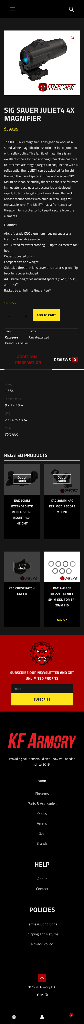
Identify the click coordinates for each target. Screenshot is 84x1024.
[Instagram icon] (46, 994)
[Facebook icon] (37, 994)
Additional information (28, 360)
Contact (42, 888)
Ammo (42, 823)
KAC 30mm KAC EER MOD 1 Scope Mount (62, 506)
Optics (42, 813)
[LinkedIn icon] (42, 994)
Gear (42, 833)
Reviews (65, 359)
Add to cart (46, 315)
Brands (42, 843)
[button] (73, 38)
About (42, 878)
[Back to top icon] (42, 978)
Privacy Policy (42, 944)
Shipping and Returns (42, 934)
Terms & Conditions (42, 924)
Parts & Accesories (42, 803)
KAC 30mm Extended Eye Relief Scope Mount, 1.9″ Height (22, 512)
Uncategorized (39, 337)
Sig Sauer (21, 343)
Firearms (42, 793)
